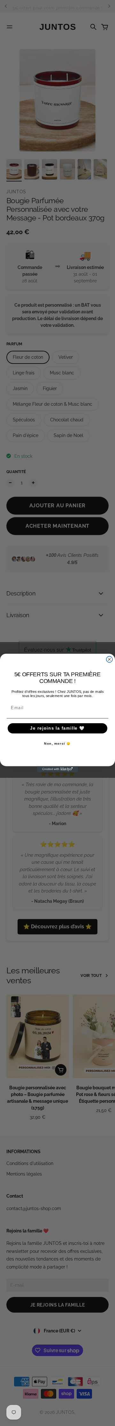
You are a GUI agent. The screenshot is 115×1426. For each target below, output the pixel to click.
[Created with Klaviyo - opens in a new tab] (57, 769)
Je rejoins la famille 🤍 (57, 728)
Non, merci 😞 (57, 744)
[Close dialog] (109, 659)
